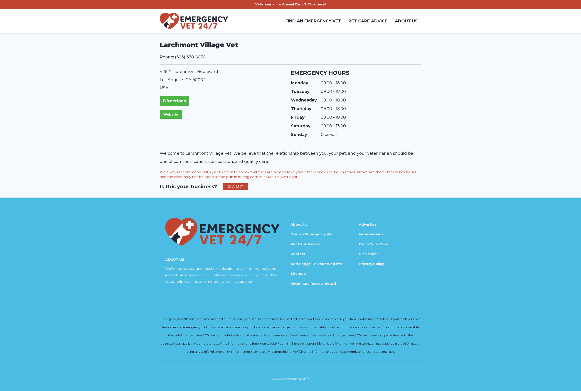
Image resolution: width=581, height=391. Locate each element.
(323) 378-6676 (190, 57)
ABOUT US (406, 21)
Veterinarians (371, 234)
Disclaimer (368, 254)
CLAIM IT (235, 186)
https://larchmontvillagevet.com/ (171, 114)
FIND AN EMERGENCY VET (313, 21)
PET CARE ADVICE (367, 21)
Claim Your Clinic (374, 244)
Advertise (368, 224)
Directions (174, 101)
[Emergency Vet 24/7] (194, 21)
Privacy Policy (371, 264)
